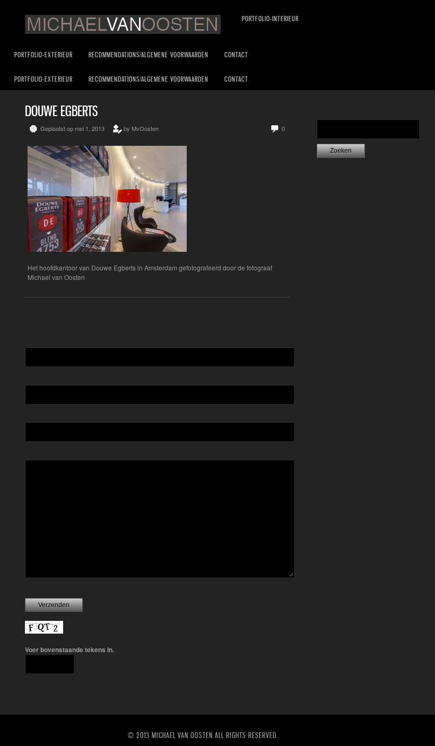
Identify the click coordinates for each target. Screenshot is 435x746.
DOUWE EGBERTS (61, 111)
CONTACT (236, 54)
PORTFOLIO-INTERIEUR (270, 18)
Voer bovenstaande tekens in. (69, 649)
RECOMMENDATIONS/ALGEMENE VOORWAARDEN (148, 54)
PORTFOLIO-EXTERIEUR (43, 54)
